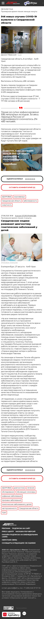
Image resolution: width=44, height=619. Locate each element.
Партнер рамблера (21, 608)
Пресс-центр (8, 531)
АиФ (20, 55)
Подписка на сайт (21, 528)
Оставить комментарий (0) (22, 187)
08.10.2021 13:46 (7, 9)
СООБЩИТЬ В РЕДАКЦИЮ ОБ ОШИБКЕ (19, 543)
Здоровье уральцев (9, 263)
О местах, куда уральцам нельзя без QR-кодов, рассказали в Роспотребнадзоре (18, 155)
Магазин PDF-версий (25, 531)
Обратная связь (9, 540)
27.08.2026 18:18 (7, 216)
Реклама (6, 528)
